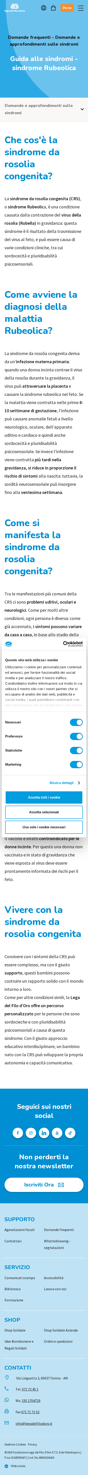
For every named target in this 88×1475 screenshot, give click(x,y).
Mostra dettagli (62, 783)
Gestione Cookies (15, 1444)
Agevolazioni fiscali (20, 1229)
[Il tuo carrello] (53, 7)
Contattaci (13, 1241)
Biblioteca (13, 1289)
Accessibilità (53, 1277)
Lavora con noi (55, 1289)
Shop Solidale (15, 1330)
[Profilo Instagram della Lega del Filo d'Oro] (31, 1133)
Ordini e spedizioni (58, 1341)
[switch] (76, 736)
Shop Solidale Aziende (61, 1330)
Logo (17, 8)
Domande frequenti (59, 1229)
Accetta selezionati (44, 812)
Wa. (28, 1400)
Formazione (14, 1300)
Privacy (32, 1444)
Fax (27, 1412)
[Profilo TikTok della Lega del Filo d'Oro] (70, 1133)
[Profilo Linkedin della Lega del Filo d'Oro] (44, 1133)
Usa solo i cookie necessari (44, 827)
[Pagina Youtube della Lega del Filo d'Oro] (57, 1133)
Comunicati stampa (20, 1277)
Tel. (27, 1389)
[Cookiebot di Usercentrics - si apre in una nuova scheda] (63, 644)
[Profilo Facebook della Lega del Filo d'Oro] (17, 1133)
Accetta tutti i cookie (44, 797)
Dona (67, 8)
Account (43, 7)
